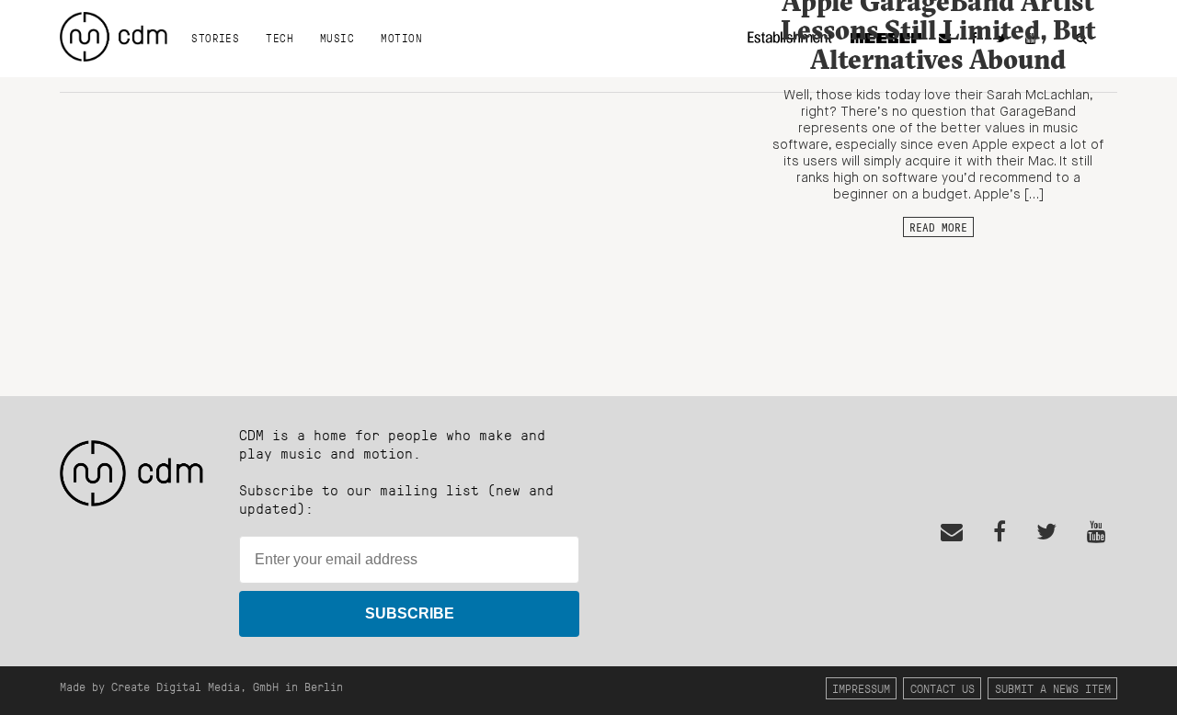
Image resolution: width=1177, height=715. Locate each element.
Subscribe (409, 613)
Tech (279, 37)
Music (337, 37)
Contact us (942, 688)
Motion (401, 37)
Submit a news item (1053, 688)
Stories (215, 37)
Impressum (861, 688)
